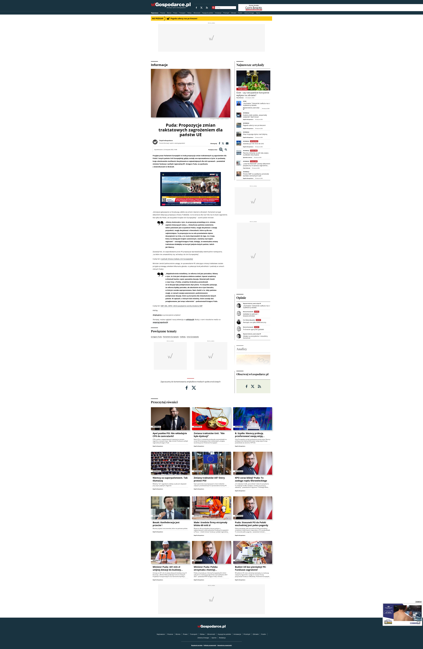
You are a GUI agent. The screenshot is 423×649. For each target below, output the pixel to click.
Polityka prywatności (210, 645)
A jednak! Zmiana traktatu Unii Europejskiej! (177, 259)
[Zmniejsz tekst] (226, 149)
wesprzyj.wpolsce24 (160, 322)
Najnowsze (154, 13)
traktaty (183, 337)
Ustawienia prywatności (224, 645)
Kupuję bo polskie (207, 13)
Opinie (258, 13)
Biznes (169, 13)
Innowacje (218, 13)
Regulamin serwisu (196, 645)
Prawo (175, 13)
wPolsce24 (190, 319)
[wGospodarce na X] (201, 7)
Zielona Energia (249, 13)
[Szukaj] (213, 7)
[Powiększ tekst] (221, 150)
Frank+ (240, 13)
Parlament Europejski (171, 337)
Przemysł (226, 13)
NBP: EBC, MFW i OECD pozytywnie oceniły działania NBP (181, 306)
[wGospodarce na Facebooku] (196, 7)
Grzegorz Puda (156, 337)
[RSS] (207, 7)
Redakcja (222, 638)
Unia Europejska (193, 337)
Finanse (162, 13)
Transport (182, 13)
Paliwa (189, 13)
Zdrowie (233, 13)
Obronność (197, 13)
